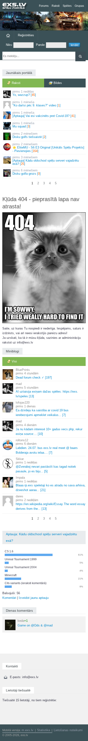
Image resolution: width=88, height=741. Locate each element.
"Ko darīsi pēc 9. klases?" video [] (36, 103)
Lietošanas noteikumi (68, 730)
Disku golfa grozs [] (26, 172)
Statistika (43, 730)
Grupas (79, 5)
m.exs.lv (27, 730)
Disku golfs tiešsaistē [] (29, 135)
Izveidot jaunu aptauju (34, 598)
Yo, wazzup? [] (24, 93)
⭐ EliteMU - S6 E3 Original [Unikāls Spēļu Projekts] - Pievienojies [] (48, 147)
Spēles (67, 5)
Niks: (9, 45)
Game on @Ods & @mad (35, 623)
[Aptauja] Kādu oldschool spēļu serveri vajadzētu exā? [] (45, 160)
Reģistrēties (26, 35)
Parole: (41, 45)
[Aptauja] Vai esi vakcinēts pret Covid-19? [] (44, 114)
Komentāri (9, 598)
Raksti (56, 5)
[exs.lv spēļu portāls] (16, 6)
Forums (44, 5)
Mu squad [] (23, 124)
